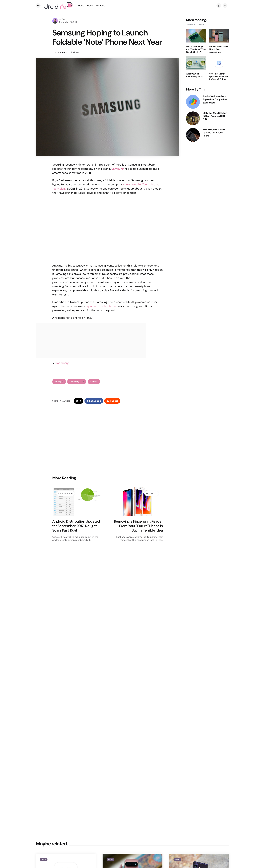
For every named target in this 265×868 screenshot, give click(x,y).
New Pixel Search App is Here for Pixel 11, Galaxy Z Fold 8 (218, 77)
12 (60, 52)
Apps (44, 859)
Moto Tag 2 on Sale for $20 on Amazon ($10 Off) (214, 116)
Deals (110, 859)
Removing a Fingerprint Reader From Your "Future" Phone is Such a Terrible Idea (138, 526)
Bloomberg (62, 363)
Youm (95, 381)
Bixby (60, 381)
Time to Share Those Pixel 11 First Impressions (218, 49)
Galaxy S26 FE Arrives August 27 (194, 75)
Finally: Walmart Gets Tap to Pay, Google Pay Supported (215, 99)
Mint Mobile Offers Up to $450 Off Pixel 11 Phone (214, 132)
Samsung (77, 381)
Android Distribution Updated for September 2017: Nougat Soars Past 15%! (76, 526)
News (177, 859)
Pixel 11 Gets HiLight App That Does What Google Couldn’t (196, 49)
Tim (63, 19)
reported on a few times (101, 306)
